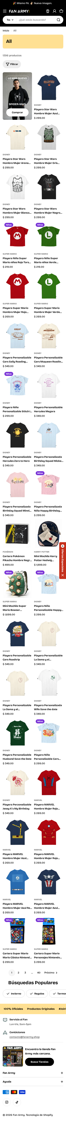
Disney (37, 105)
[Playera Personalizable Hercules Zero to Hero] (17, 434)
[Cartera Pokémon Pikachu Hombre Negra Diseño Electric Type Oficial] (17, 533)
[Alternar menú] (5, 11)
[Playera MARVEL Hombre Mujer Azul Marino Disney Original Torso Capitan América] (48, 881)
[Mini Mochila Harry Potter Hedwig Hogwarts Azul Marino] (48, 533)
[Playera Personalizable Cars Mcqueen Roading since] (48, 335)
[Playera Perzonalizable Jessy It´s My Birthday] (17, 782)
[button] (62, 560)
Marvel (38, 800)
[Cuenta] (54, 11)
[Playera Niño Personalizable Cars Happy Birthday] (48, 732)
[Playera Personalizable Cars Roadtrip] (17, 632)
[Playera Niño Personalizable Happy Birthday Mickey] (48, 583)
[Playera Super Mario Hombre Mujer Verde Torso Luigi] (48, 285)
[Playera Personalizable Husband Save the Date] (17, 732)
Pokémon (8, 552)
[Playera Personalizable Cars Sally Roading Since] (17, 335)
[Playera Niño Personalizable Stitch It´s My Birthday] (17, 384)
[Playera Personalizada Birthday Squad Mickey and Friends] (48, 434)
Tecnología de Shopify (39, 1114)
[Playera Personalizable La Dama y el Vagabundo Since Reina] (17, 682)
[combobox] (33, 20)
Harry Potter (41, 552)
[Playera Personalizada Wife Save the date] (48, 682)
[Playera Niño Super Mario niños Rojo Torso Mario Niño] (17, 235)
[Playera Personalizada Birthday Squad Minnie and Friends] (17, 484)
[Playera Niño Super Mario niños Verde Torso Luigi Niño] (48, 235)
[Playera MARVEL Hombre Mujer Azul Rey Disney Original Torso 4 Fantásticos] (17, 881)
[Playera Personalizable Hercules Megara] (48, 384)
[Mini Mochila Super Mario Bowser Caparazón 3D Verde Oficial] (17, 583)
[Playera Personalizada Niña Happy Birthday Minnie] (48, 484)
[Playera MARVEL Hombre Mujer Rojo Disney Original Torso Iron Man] (48, 831)
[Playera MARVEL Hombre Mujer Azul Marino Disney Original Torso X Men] (17, 831)
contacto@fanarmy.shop (24, 1036)
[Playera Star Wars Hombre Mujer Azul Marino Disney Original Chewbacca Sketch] (48, 86)
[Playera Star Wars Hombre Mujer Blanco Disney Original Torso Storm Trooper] (17, 186)
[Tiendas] (48, 11)
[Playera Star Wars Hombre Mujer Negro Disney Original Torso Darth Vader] (48, 186)
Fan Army (19, 1114)
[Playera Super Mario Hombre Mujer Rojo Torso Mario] (17, 285)
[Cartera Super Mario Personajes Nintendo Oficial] (48, 930)
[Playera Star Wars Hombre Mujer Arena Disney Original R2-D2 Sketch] (17, 136)
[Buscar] (59, 20)
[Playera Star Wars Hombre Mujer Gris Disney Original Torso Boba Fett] (48, 136)
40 (38, 972)
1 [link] (11, 972)
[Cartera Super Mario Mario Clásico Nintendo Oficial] (17, 930)
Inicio (6, 30)
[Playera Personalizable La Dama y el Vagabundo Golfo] (48, 632)
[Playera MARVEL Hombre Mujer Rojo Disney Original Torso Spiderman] (48, 782)
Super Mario (10, 254)
